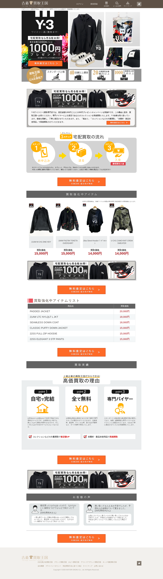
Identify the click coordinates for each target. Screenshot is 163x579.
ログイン (79, 4)
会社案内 (106, 6)
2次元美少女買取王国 (45, 562)
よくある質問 (117, 6)
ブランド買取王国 (60, 562)
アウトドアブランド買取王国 (91, 562)
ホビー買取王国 (73, 562)
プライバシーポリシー (53, 566)
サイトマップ (128, 6)
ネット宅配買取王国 (110, 562)
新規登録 (94, 4)
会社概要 (41, 566)
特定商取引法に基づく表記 (72, 566)
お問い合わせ (98, 566)
